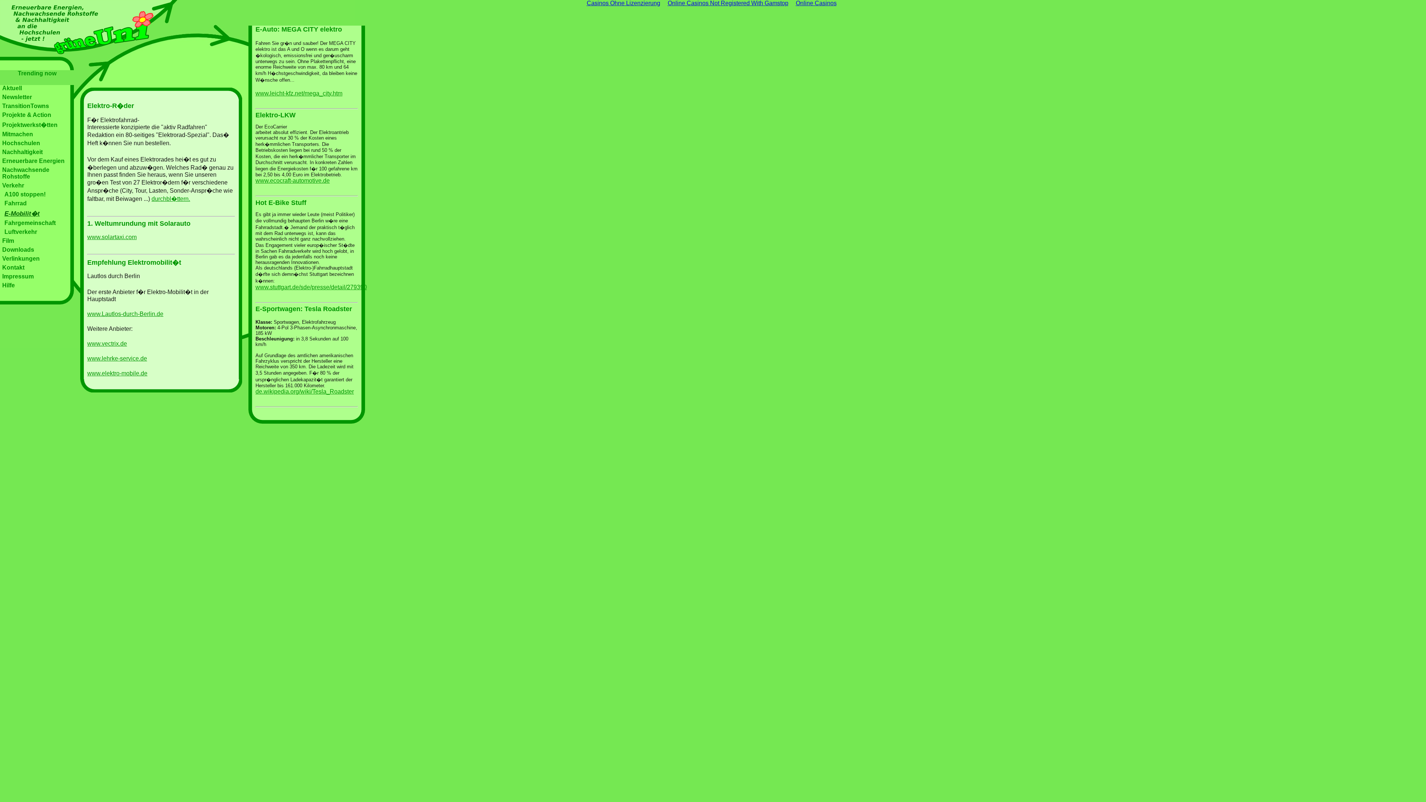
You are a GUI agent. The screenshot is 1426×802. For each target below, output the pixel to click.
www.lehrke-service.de (117, 358)
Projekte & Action (26, 115)
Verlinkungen (21, 258)
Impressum (18, 276)
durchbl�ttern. (171, 199)
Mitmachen (17, 134)
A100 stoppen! (25, 194)
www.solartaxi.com (112, 237)
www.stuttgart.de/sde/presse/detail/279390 (311, 287)
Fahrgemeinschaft (30, 223)
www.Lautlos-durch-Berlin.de (125, 314)
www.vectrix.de (107, 343)
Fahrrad (15, 203)
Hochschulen (21, 143)
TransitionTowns (25, 106)
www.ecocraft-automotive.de (292, 180)
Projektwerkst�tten (30, 125)
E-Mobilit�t (22, 213)
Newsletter (17, 97)
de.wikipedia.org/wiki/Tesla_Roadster (304, 391)
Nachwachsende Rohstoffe (25, 173)
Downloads (18, 250)
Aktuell (12, 88)
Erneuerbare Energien (33, 161)
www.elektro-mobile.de (117, 373)
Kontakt (13, 267)
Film (8, 241)
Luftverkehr (20, 232)
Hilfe (8, 285)
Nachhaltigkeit (22, 152)
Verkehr (13, 185)
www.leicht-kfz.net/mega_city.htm (298, 93)
